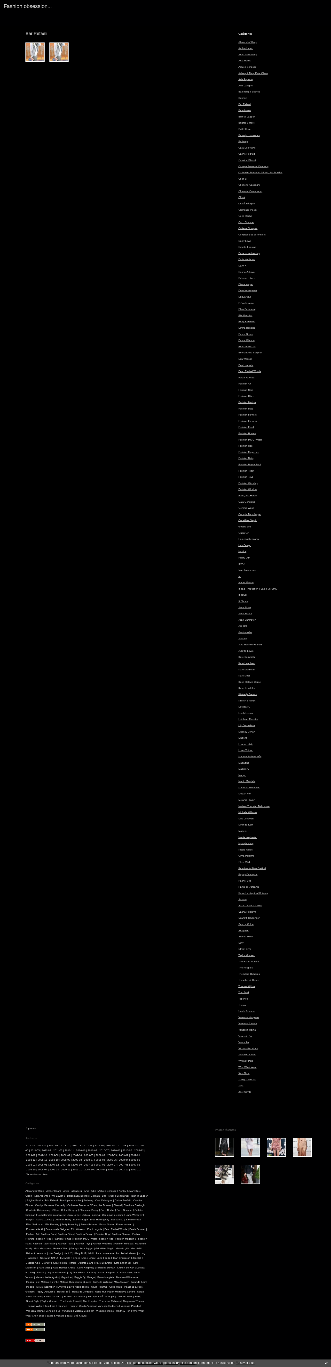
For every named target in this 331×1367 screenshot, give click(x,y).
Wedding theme (247, 1054)
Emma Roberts (246, 327)
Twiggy (242, 1005)
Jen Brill (242, 626)
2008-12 (31, 1160)
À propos (31, 1128)
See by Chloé (246, 924)
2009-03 (112, 1155)
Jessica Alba (245, 632)
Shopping (243, 930)
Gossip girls (244, 526)
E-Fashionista (246, 303)
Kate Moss (244, 675)
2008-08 (77, 1160)
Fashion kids (245, 445)
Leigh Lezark (245, 713)
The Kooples (245, 967)
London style (245, 744)
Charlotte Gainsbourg (250, 191)
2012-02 (53, 1145)
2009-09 (54, 1155)
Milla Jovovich (246, 818)
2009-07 (65, 1155)
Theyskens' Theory (249, 980)
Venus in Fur (245, 1036)
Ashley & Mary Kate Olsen (253, 73)
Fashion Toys (245, 476)
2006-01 (66, 1169)
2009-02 (123, 1155)
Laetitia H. (244, 706)
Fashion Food (246, 427)
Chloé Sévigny (246, 203)
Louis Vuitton (245, 750)
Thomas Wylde (246, 986)
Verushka (243, 1042)
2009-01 (135, 1155)
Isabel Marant (246, 582)
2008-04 (123, 1160)
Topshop (243, 998)
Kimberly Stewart (247, 694)
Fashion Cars (245, 390)
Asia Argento (245, 79)
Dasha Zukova (246, 272)
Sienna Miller (245, 936)
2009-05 (89, 1155)
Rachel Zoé (244, 880)
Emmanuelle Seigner (250, 352)
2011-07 (133, 1145)
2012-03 (42, 1145)
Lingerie (242, 737)
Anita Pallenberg (247, 54)
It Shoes (243, 601)
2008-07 (89, 1160)
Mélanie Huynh (246, 800)
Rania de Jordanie (248, 886)
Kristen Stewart (246, 700)
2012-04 (30, 1145)
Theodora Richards (249, 974)
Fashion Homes (247, 433)
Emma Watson (246, 340)
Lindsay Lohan (246, 731)
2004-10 (89, 1169)
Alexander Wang (247, 42)
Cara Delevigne (247, 147)
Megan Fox (244, 793)
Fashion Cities (246, 396)
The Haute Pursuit (248, 961)
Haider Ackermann (248, 539)
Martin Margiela (246, 781)
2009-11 (30, 1155)
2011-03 (58, 1150)
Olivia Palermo (246, 855)
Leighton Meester (248, 719)
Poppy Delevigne (248, 874)
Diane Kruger (245, 284)
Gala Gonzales (246, 501)
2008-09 (65, 1160)
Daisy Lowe (244, 241)
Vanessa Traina (247, 1029)
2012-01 (65, 1145)
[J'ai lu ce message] (326, 1363)
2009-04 (100, 1155)
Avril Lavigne (245, 85)
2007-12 (54, 1164)
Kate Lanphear (246, 663)
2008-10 (54, 1160)
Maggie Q (243, 768)
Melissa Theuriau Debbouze (254, 806)
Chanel (242, 178)
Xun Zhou (244, 1073)
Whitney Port (245, 1060)
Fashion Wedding (248, 483)
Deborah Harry (246, 278)
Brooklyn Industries (249, 135)
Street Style (245, 949)
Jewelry (242, 638)
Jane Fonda (245, 613)
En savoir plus (245, 1363)
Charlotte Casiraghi (249, 184)
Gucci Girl (243, 533)
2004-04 (100, 1169)
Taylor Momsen (246, 955)
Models (242, 831)
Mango (242, 775)
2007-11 (65, 1164)
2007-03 (135, 1164)
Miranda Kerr (245, 824)
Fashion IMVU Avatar (250, 439)
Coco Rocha (245, 216)
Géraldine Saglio (247, 520)
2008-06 (100, 1160)
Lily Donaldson (246, 725)
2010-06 (115, 1150)
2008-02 (31, 1164)
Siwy (241, 943)
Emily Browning (246, 321)
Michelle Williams (247, 812)
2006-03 (54, 1169)
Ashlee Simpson (247, 67)
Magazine (243, 762)
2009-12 (139, 1150)
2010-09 (92, 1150)
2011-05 (35, 1150)
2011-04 (46, 1150)
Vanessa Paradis (247, 1023)
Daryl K (242, 265)
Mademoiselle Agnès (249, 756)
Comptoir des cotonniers (252, 234)
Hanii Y (242, 551)
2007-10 (77, 1164)
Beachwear (244, 110)
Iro (239, 576)
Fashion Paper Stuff (249, 464)
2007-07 (112, 1164)
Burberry (243, 141)
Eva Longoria (245, 365)
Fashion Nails (245, 458)
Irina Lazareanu (247, 570)
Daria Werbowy (246, 259)
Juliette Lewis (245, 651)
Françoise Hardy (247, 495)
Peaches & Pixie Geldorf (252, 868)
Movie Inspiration (247, 837)
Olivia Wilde (244, 862)
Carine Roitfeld (246, 153)
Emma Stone (245, 334)
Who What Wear (247, 1067)
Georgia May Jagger (249, 514)
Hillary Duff (244, 557)
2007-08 (100, 1164)
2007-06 (123, 1164)
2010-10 (81, 1150)
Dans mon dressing (249, 253)
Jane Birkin (244, 607)
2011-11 (87, 1145)
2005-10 (77, 1169)
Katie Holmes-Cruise (249, 682)
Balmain (242, 98)
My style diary (245, 843)
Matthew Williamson (249, 787)
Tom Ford (243, 992)
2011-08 (121, 1145)
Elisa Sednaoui (246, 309)
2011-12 (76, 1145)
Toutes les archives (36, 1174)
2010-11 (69, 1150)
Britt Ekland (244, 129)
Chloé (241, 197)
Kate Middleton (246, 669)
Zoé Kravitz (244, 1092)
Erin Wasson (245, 359)
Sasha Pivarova (247, 911)
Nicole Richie (245, 849)
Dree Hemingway (247, 290)
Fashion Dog (245, 408)
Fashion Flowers (247, 414)
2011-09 (110, 1145)
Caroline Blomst (247, 160)
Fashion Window (247, 489)
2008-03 (135, 1160)
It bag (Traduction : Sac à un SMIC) (258, 588)
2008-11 (42, 1160)
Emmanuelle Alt (247, 346)
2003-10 (123, 1169)
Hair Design (244, 545)
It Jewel (242, 594)
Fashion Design (247, 402)
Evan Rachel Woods (249, 371)
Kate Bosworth (246, 657)
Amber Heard (245, 48)
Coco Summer (246, 222)
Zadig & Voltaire (247, 1079)
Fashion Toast (246, 470)
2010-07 (104, 1150)
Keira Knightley (246, 688)
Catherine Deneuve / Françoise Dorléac (260, 172)
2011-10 (99, 1145)
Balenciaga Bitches (249, 91)
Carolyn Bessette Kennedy (253, 166)
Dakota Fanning (247, 247)
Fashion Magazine (248, 452)
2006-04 (42, 1169)
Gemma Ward (246, 508)
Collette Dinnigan (248, 228)
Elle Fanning (245, 315)
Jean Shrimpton (247, 619)
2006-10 (31, 1169)
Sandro (242, 899)
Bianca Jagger (246, 116)
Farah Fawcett (246, 377)
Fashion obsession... (28, 6)
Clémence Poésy (247, 209)
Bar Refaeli (244, 104)
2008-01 (42, 1164)
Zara (241, 1085)
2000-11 (135, 1169)
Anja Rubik (244, 60)
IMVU (241, 564)
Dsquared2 (244, 296)
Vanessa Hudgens (248, 1017)
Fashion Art (244, 383)
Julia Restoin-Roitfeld (250, 644)
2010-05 (127, 1150)
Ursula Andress (246, 1011)
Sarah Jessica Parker (250, 905)
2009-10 (42, 1155)
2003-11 (112, 1169)
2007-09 (89, 1164)
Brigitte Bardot (246, 122)
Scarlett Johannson (249, 918)
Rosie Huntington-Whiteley (253, 893)
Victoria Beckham (248, 1048)
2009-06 (77, 1155)
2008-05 (112, 1160)
